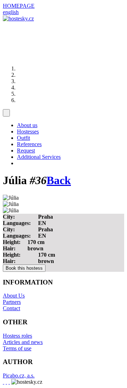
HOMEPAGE (19, 6)
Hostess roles (17, 336)
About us (27, 125)
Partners (12, 302)
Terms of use (17, 348)
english (11, 12)
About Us (14, 296)
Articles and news (23, 342)
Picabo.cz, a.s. (19, 375)
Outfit (23, 138)
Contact (11, 308)
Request (26, 151)
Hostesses (28, 131)
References (29, 144)
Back (59, 180)
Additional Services (39, 157)
